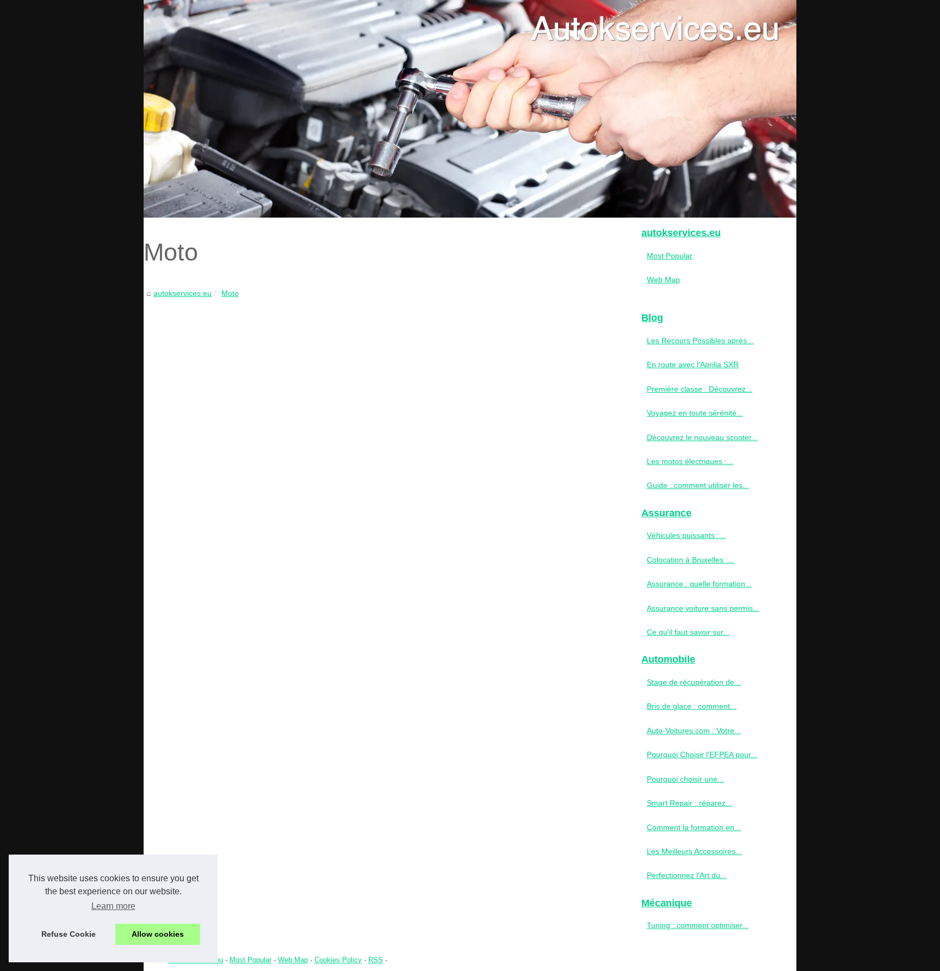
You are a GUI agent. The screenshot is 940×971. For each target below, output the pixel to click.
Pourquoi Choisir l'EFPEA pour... (702, 754)
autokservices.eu (182, 293)
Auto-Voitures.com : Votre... (694, 730)
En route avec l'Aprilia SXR (693, 364)
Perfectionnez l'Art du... (687, 875)
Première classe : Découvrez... (699, 389)
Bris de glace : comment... (692, 706)
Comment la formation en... (694, 827)
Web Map (663, 279)
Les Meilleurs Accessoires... (694, 851)
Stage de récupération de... (694, 682)
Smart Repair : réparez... (689, 803)
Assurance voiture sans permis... (703, 608)
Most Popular (669, 255)
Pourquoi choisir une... (685, 779)
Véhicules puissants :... (686, 535)
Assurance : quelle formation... (699, 583)
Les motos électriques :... (690, 461)
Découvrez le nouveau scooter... (702, 437)
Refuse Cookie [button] (68, 934)
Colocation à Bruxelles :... (690, 559)
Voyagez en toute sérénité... (695, 413)
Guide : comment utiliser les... (698, 485)
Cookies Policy (338, 960)
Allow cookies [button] (158, 934)
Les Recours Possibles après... (700, 340)
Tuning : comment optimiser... (698, 925)
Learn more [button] (113, 906)
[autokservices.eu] (470, 109)
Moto (230, 293)
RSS (375, 960)
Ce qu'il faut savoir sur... (688, 632)
